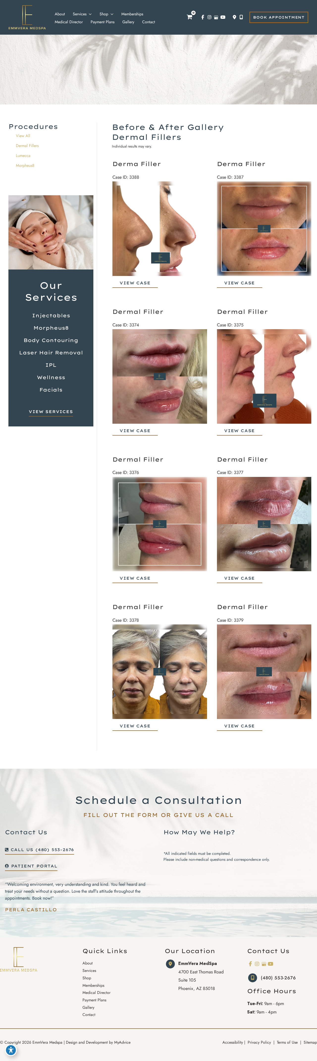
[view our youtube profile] (222, 17)
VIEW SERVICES (51, 412)
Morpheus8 (25, 165)
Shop (86, 978)
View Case (135, 283)
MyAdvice (122, 1042)
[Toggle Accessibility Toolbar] (11, 1050)
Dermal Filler (137, 311)
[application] (89, 14)
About (87, 963)
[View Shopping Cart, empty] (189, 17)
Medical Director (96, 992)
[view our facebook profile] (202, 17)
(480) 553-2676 (278, 978)
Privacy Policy (259, 1042)
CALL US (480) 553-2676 (41, 850)
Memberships (93, 985)
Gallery (88, 1007)
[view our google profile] (216, 17)
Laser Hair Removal (51, 352)
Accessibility (232, 1042)
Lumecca (23, 155)
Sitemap (309, 1042)
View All (23, 136)
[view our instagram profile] (209, 17)
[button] (278, 17)
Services (89, 970)
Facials (50, 390)
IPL (50, 365)
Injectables (51, 315)
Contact (88, 1014)
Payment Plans (94, 1000)
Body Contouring (51, 340)
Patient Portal (33, 866)
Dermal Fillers (27, 145)
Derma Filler (136, 164)
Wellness (51, 377)
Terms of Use (287, 1042)
